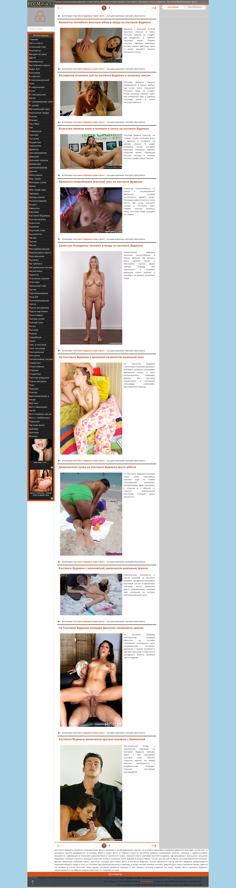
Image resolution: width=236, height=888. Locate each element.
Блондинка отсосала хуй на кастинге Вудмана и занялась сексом (105, 75)
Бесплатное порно (39, 65)
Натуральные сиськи (40, 268)
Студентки (35, 374)
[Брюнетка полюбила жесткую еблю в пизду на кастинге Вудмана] (91, 45)
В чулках (34, 106)
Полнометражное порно (39, 302)
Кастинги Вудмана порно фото (89, 16)
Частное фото (37, 425)
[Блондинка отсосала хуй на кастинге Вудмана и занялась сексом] (91, 98)
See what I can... (41, 493)
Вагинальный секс (39, 109)
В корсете (34, 77)
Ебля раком (35, 175)
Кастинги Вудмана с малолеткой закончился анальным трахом (103, 568)
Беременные (36, 62)
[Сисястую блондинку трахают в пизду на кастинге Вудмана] (91, 298)
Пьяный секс (36, 323)
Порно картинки (38, 312)
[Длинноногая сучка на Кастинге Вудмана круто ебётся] (91, 514)
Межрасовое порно (40, 253)
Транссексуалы (37, 382)
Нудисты (34, 275)
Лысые (32, 242)
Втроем (33, 120)
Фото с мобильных (39, 418)
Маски (32, 245)
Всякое (33, 117)
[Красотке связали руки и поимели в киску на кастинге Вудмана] (91, 151)
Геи (31, 128)
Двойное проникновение (38, 151)
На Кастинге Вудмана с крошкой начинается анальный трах (101, 357)
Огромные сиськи (39, 279)
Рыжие (33, 334)
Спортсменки (36, 367)
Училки (33, 393)
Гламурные (35, 131)
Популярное (173, 7)
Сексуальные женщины (36, 354)
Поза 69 (33, 297)
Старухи (33, 370)
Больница (34, 73)
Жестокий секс (37, 190)
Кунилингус (35, 234)
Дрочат (33, 171)
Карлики (34, 212)
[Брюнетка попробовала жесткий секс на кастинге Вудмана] (91, 210)
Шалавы (33, 429)
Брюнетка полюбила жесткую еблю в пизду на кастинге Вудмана (105, 22)
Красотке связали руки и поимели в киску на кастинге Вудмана (104, 129)
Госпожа (34, 139)
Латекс (33, 238)
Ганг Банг (34, 124)
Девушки (34, 157)
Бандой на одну (38, 54)
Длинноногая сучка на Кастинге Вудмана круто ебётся (97, 467)
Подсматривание (38, 293)
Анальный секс (37, 47)
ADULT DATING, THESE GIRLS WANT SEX (41, 463)
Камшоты (34, 208)
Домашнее (35, 164)
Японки (33, 436)
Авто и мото (36, 43)
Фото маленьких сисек (38, 409)
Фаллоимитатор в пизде (39, 398)
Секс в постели (37, 345)
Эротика (34, 433)
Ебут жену (35, 179)
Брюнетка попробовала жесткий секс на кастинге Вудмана (100, 182)
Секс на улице (37, 349)
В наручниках (37, 87)
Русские (33, 330)
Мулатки (34, 260)
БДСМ (32, 58)
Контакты (115, 874)
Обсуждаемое (194, 7)
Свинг (32, 341)
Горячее (33, 135)
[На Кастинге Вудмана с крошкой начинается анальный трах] (91, 409)
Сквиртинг (35, 363)
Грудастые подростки (35, 144)
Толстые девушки (39, 378)
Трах (31, 385)
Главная (33, 40)
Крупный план (37, 231)
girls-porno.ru (147, 881)
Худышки (34, 422)
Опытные (34, 282)
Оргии (32, 290)
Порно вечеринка (39, 308)
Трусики (33, 389)
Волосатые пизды (39, 113)
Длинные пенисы (38, 160)
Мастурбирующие (39, 249)
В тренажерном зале (41, 102)
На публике (35, 264)
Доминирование (38, 168)
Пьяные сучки (37, 319)
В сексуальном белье (37, 96)
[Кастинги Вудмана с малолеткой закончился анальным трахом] (91, 594)
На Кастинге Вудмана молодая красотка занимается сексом (101, 628)
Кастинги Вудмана (39, 216)
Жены (32, 186)
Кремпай (34, 227)
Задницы (34, 194)
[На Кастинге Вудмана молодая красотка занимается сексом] (91, 680)
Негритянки (35, 271)
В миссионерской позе (39, 82)
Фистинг (33, 403)
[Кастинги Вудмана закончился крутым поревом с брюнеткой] (91, 793)
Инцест (33, 205)
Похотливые (36, 315)
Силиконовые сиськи (41, 359)
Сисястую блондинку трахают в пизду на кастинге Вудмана (101, 246)
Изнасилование (37, 201)
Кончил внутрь (37, 220)
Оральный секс (37, 286)
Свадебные (35, 337)
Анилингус (35, 51)
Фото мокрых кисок (40, 414)
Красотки (34, 223)
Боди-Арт (34, 69)
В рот (32, 91)
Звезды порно (37, 197)
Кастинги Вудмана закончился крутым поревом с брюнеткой (102, 739)
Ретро (32, 326)
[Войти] (40, 16)
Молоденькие (36, 256)
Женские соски (37, 183)
